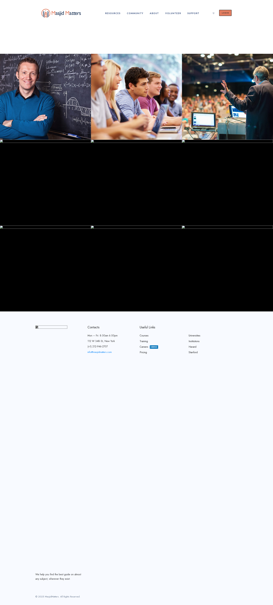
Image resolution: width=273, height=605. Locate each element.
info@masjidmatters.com (100, 352)
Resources (113, 13)
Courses (144, 335)
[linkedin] (225, 597)
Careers (148, 347)
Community (135, 13)
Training (144, 341)
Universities (194, 335)
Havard (192, 347)
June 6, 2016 (37, 129)
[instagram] (236, 597)
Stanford (193, 352)
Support (193, 13)
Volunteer (173, 13)
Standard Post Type (228, 295)
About (154, 13)
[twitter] (231, 597)
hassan (59, 129)
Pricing (143, 352)
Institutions (194, 341)
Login (225, 13)
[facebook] (220, 597)
